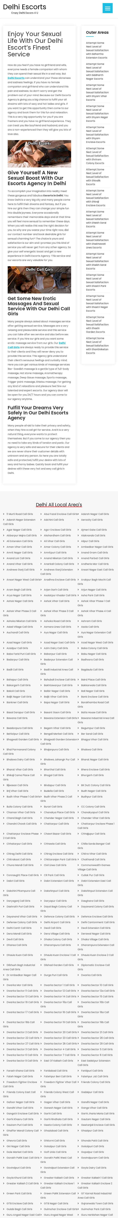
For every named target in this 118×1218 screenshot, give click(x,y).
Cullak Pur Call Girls (92, 875)
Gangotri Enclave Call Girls (23, 1113)
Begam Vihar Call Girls (57, 728)
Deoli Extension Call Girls (95, 928)
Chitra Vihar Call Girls (94, 854)
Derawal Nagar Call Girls (95, 933)
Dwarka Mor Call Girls (20, 985)
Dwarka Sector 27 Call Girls (23, 1043)
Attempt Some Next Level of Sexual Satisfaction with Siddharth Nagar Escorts (97, 71)
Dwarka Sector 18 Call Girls (60, 1012)
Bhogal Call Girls (53, 775)
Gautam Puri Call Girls (20, 1125)
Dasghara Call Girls (92, 901)
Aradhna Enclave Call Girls (60, 579)
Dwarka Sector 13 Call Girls (23, 996)
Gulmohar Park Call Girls (96, 1209)
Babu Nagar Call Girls (93, 654)
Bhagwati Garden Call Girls (23, 739)
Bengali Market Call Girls (58, 734)
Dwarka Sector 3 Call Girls (22, 1049)
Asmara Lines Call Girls (57, 627)
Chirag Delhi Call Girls (19, 854)
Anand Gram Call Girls (94, 552)
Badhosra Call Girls (92, 659)
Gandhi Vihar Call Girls (20, 1108)
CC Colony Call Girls (93, 806)
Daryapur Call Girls (55, 901)
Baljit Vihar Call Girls (56, 696)
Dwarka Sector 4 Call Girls (60, 1049)
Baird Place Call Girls (93, 679)
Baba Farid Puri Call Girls (21, 654)
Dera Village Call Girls (57, 933)
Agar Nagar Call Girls (19, 530)
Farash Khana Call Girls (20, 1070)
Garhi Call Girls (53, 1113)
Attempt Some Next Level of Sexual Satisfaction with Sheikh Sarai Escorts (97, 261)
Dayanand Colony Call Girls (97, 906)
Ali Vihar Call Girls (54, 541)
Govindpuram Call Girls (95, 1157)
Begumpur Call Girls (93, 728)
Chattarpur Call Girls (56, 823)
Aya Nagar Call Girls (56, 632)
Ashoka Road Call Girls (57, 621)
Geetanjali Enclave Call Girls (98, 1125)
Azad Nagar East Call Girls (59, 642)
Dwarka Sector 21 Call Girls (97, 1032)
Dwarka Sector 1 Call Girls (59, 985)
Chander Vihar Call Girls (95, 818)
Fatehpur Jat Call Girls (94, 1076)
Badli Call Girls (15, 669)
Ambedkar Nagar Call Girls (97, 547)
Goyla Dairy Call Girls (93, 1167)
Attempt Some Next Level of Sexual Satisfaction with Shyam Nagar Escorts (97, 113)
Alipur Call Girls (90, 541)
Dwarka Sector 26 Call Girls (97, 1038)
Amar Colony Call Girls (57, 547)
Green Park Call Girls (19, 1193)
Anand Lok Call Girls (18, 558)
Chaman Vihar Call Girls (21, 812)
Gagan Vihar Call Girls (57, 1102)
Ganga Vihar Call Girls (94, 1108)
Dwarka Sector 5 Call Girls (97, 1049)
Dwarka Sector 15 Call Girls (97, 996)
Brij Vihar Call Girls (17, 791)
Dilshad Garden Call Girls (59, 965)
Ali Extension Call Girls (20, 541)
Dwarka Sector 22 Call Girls (23, 1038)
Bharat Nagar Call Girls (95, 759)
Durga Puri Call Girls (56, 975)
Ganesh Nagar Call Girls (58, 1108)
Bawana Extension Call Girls (60, 718)
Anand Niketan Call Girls (58, 558)
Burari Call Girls (53, 806)
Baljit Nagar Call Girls (19, 696)
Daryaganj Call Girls (18, 901)
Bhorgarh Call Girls (92, 775)
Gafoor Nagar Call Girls (20, 1102)
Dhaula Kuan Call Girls (20, 955)
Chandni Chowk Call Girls (22, 823)
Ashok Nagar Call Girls (20, 601)
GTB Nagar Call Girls (56, 1203)
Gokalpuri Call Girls (92, 1146)
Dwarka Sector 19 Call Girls (60, 1022)
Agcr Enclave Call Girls (57, 530)
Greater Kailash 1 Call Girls (97, 1178)
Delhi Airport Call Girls (57, 922)
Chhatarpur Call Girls (19, 844)
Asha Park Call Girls (92, 595)
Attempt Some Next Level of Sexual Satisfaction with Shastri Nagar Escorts (97, 303)
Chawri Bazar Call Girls (57, 834)
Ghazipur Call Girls (92, 1130)
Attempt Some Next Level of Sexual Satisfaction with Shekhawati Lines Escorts (97, 240)
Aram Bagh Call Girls (19, 589)
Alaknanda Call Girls (93, 535)
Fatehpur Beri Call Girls (58, 1076)
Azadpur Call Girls (17, 648)
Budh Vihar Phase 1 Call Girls (23, 796)
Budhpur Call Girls (91, 796)
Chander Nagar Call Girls (59, 818)
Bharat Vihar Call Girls (20, 769)
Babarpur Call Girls (55, 654)
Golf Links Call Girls (55, 1152)
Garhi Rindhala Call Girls (58, 1119)
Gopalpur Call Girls (92, 1152)
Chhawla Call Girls (55, 844)
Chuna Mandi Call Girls (20, 865)
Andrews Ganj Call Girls (21, 569)
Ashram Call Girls (91, 621)
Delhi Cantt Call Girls (19, 928)
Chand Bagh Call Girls (20, 818)
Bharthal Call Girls (55, 769)
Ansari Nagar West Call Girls (23, 579)
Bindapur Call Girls (55, 785)
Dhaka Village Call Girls (95, 939)
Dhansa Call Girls (17, 945)
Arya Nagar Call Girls (19, 595)
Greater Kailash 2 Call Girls (23, 1183)
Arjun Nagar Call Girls (93, 589)
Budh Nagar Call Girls (93, 791)
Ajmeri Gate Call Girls (94, 530)
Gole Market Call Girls (20, 1152)
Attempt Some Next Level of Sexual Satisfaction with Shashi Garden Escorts (97, 324)
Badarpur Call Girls (18, 659)
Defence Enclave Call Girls (97, 916)
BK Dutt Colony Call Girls (95, 785)
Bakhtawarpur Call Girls (58, 685)
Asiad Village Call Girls (20, 627)
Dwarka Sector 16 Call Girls (23, 1002)
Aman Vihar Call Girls (19, 547)
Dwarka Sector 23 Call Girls (60, 1038)
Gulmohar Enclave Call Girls (60, 1209)
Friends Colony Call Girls (95, 1082)
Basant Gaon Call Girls (57, 712)
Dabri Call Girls (15, 881)
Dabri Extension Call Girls (59, 881)
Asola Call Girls (90, 627)
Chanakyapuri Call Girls (95, 812)
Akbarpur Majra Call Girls (22, 535)
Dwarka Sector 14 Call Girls (60, 996)
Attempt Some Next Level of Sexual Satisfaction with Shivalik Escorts (97, 177)
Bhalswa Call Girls (91, 749)
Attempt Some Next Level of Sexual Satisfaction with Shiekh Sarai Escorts (97, 219)
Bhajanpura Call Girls (56, 749)
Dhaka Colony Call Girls (58, 939)
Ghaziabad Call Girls (56, 1130)
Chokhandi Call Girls (93, 859)
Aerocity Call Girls (92, 520)
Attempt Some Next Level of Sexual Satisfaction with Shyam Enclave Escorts (97, 134)
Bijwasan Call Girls (17, 785)
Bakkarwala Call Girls (93, 685)
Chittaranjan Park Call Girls (60, 859)
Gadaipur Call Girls (92, 1092)
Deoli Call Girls (52, 928)
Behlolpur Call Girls (18, 734)
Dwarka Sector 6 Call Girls (22, 1055)
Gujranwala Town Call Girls (97, 1203)
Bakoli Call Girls (16, 691)
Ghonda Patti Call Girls (94, 1140)
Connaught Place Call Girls (23, 875)
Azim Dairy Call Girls (56, 648)
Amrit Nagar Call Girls (20, 552)
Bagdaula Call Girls (92, 669)
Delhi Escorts (24, 7)
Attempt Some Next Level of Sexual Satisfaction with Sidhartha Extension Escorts (97, 50)
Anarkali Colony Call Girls (59, 564)
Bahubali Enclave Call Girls (60, 679)
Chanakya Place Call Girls (59, 812)
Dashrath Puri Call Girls (20, 906)
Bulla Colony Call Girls (20, 806)
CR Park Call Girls (54, 875)
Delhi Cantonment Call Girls (98, 922)
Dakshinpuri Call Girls (56, 891)
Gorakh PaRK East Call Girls (23, 1157)
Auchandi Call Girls (18, 632)
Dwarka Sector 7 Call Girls (59, 1055)
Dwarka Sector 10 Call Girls (97, 985)
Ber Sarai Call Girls (92, 734)
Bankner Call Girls (17, 702)
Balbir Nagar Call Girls (57, 691)
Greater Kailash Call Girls (59, 1178)
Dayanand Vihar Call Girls (22, 916)
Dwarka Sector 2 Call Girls (22, 1032)
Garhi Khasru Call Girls (20, 1119)
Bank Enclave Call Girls (94, 696)
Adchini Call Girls (54, 520)
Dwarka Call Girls (91, 975)
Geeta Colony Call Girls (58, 1125)
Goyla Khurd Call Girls (20, 1178)
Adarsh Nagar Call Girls (95, 514)
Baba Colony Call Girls (94, 648)
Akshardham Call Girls (57, 535)
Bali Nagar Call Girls (92, 691)
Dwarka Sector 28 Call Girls (60, 1043)
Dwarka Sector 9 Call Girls (22, 1060)
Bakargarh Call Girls (19, 685)
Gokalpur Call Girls (55, 1146)
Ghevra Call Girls (17, 1140)
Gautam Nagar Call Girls (95, 1119)
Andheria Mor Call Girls (95, 564)
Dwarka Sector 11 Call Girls (22, 991)
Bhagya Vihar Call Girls (94, 739)
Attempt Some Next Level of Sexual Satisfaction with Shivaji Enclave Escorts (97, 198)
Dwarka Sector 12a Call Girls (98, 991)
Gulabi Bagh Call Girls (19, 1209)
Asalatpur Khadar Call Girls (60, 595)
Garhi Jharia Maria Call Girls (97, 1113)
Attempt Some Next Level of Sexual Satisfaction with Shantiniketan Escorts (97, 345)
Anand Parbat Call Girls (95, 558)
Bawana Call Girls (17, 718)
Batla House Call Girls (94, 712)
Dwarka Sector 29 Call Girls (97, 1043)
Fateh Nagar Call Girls (20, 1076)
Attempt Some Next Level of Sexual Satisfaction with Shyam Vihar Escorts (97, 92)
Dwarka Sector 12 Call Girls (60, 991)
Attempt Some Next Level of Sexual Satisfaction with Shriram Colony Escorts (97, 156)
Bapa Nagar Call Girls (56, 702)
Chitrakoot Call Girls (19, 859)
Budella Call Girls (54, 791)
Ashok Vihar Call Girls (56, 601)
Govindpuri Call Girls (19, 1167)
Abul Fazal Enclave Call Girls (61, 514)
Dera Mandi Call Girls (19, 933)
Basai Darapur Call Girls (21, 712)
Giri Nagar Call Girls (18, 1146)
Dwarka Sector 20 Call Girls (60, 1032)
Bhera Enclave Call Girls (95, 769)
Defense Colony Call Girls (22, 922)
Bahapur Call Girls (17, 679)
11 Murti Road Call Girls (20, 514)
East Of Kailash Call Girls (58, 1060)
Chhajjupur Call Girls (93, 834)
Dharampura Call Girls (57, 945)
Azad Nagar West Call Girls (97, 642)
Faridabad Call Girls (55, 1070)
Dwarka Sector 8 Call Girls (97, 1055)
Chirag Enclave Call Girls (58, 854)
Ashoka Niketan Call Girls (22, 621)
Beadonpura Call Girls (20, 728)
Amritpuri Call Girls (55, 552)
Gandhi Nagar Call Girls (95, 1102)
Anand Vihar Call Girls (20, 564)
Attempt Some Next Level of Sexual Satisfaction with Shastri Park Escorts (97, 282)
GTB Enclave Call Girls (20, 1203)
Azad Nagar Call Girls (19, 642)
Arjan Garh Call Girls (56, 589)
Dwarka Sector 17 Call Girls (23, 1012)
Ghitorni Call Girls (54, 1140)
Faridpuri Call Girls (92, 1070)
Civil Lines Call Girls (55, 865)
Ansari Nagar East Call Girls (97, 569)
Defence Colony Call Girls (59, 916)
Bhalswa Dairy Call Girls (21, 759)
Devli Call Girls (15, 939)
